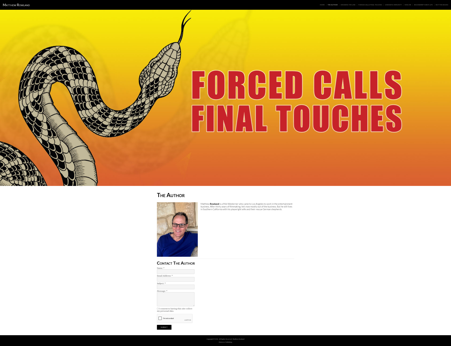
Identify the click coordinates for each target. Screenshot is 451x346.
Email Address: (165, 276)
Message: (162, 291)
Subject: (161, 283)
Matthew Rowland (16, 5)
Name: (160, 268)
